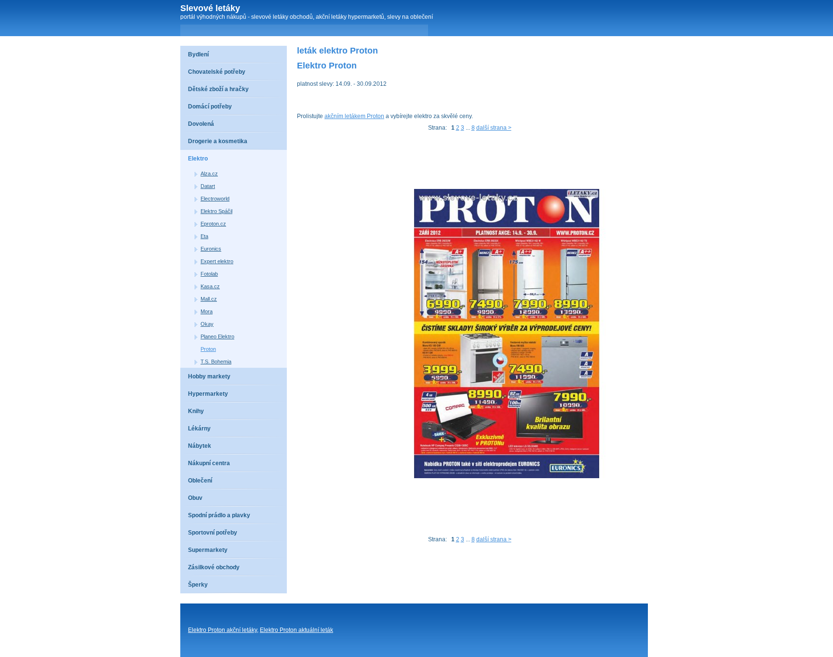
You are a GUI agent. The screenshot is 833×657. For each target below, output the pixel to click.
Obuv (195, 498)
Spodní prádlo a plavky (219, 515)
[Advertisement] (472, 162)
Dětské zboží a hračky (218, 89)
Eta (204, 236)
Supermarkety (208, 550)
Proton (208, 349)
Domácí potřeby (210, 106)
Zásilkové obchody (214, 567)
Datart (208, 186)
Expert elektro (217, 261)
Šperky (198, 584)
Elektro (198, 158)
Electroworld (215, 198)
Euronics (211, 249)
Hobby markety (209, 376)
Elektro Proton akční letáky (222, 630)
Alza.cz (209, 173)
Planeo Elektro (217, 336)
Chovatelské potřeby (216, 71)
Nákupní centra (209, 463)
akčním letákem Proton (354, 116)
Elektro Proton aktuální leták (296, 630)
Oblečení (200, 480)
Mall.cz (209, 299)
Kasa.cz (210, 286)
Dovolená (201, 124)
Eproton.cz (213, 224)
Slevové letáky (210, 8)
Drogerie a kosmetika (217, 141)
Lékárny (199, 428)
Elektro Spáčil (216, 211)
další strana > (493, 127)
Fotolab (209, 274)
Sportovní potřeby (212, 532)
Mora (207, 311)
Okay (207, 324)
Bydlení (198, 54)
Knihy (196, 411)
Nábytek (199, 445)
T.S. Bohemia (216, 361)
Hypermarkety (208, 393)
